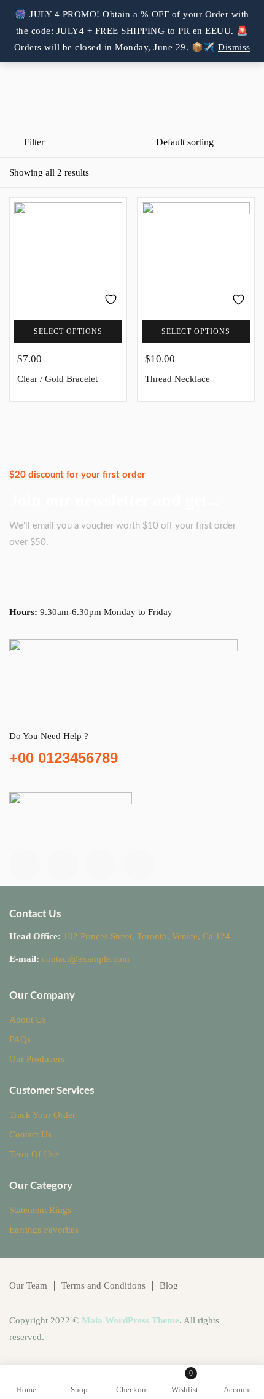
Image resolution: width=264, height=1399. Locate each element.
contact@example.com (86, 959)
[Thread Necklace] (196, 256)
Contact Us (30, 1134)
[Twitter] (62, 865)
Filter (34, 142)
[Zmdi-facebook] (24, 865)
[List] (224, 173)
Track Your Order (42, 1115)
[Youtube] (138, 865)
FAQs (20, 1039)
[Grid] (247, 173)
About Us (27, 1020)
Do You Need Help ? (48, 736)
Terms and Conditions (103, 1285)
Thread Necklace (177, 379)
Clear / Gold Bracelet (57, 379)
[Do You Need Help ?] (16, 715)
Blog (169, 1285)
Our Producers (36, 1059)
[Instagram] (100, 865)
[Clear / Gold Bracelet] (68, 256)
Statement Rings (40, 1210)
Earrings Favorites (44, 1229)
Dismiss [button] (234, 47)
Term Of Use (33, 1154)
